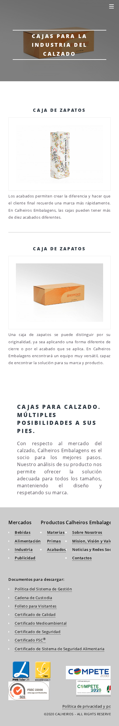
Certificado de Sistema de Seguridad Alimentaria (59, 648)
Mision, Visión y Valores (95, 541)
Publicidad (25, 557)
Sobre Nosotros (87, 532)
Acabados (56, 549)
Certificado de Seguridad (37, 631)
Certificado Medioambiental (40, 623)
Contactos (82, 557)
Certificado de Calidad (35, 614)
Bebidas (22, 532)
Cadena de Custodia (33, 597)
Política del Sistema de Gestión (43, 589)
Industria (24, 549)
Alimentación (28, 541)
